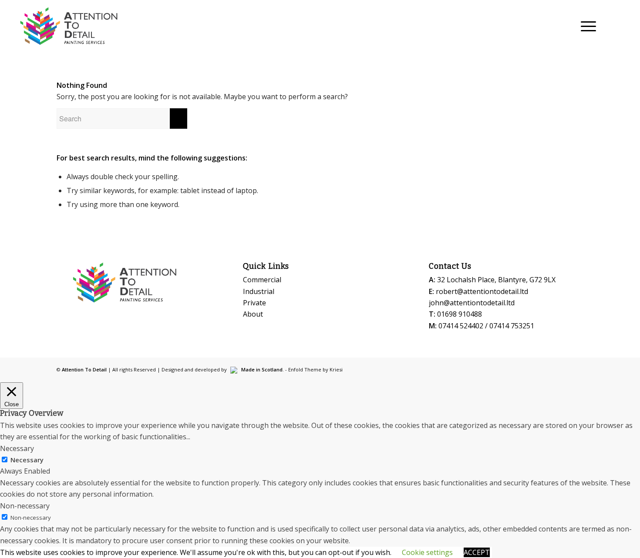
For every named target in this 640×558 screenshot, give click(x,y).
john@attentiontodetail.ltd (472, 302)
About (253, 314)
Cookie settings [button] (427, 552)
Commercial (262, 279)
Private (254, 302)
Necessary (27, 459)
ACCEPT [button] (477, 552)
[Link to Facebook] (620, 25)
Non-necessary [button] (25, 506)
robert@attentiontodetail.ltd (482, 291)
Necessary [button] (17, 448)
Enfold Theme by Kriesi (315, 369)
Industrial (258, 291)
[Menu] (585, 26)
